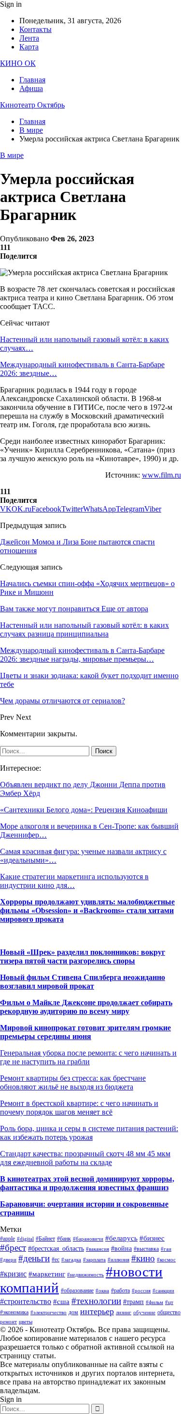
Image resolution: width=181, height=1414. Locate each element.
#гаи (166, 1249)
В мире (12, 155)
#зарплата (94, 1259)
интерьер (97, 1311)
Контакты (35, 29)
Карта (29, 47)
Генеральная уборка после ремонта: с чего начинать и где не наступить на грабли (88, 1057)
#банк (64, 1238)
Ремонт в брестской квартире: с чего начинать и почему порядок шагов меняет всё (79, 1107)
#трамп (133, 1301)
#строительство (25, 1301)
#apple (7, 1238)
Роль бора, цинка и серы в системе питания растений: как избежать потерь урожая (89, 1132)
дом (73, 1312)
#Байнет (45, 1238)
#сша (61, 1301)
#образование (77, 1290)
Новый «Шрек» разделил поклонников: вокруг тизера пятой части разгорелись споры (82, 956)
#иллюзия (118, 1259)
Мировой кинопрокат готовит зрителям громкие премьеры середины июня (85, 1032)
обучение (144, 1312)
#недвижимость (85, 1274)
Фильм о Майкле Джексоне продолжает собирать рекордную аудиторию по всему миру (86, 1006)
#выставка (146, 1248)
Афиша (31, 88)
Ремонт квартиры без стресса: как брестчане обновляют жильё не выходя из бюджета (73, 1082)
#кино (143, 1258)
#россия (141, 1290)
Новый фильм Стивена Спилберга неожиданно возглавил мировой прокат (82, 981)
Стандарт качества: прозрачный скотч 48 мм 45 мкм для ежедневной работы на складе (85, 1158)
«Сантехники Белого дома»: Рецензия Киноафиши (83, 810)
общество (169, 1312)
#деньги (34, 1258)
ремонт (8, 1321)
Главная (32, 80)
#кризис (13, 1274)
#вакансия (97, 1249)
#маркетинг (46, 1274)
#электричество (48, 1312)
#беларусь (121, 1238)
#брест (13, 1248)
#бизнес (152, 1238)
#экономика (14, 1312)
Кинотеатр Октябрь (32, 105)
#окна (102, 1290)
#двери (8, 1259)
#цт (169, 1302)
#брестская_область (56, 1248)
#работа (120, 1290)
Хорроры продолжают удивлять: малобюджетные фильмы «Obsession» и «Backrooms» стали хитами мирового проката (87, 910)
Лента (29, 38)
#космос (166, 1259)
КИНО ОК (18, 63)
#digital (25, 1239)
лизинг (123, 1312)
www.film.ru (161, 475)
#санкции (163, 1290)
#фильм (154, 1302)
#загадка (71, 1259)
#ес (55, 1259)
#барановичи (88, 1239)
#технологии (96, 1301)
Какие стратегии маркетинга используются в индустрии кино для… (74, 880)
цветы (25, 1321)
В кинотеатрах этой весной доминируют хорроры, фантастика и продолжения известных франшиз (87, 1183)
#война (121, 1248)
